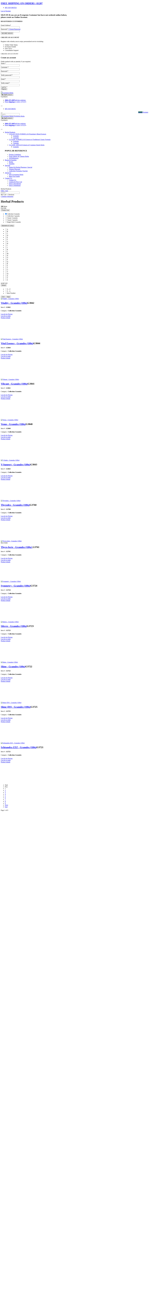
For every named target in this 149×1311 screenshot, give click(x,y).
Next (6, 805)
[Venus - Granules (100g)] (9, 420)
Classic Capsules (12, 220)
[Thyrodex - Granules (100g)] (10, 500)
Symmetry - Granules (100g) (15, 585)
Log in (3, 11)
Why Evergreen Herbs (16, 174)
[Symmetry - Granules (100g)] (11, 581)
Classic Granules (12, 218)
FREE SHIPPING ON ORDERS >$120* (22, 3)
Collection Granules (13, 214)
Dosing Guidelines (15, 154)
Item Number (11, 293)
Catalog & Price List (15, 182)
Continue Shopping (7, 196)
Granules (16, 136)
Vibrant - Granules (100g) (14, 383)
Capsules (16, 138)
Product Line (5, 210)
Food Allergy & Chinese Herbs (19, 156)
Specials (7, 165)
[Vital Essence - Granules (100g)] (12, 339)
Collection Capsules (13, 216)
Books (11, 162)
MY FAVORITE (10, 109)
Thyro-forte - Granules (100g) (17, 547)
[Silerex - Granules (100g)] (10, 622)
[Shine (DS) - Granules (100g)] (11, 702)
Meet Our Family (14, 176)
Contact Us (8, 178)
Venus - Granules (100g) (13, 424)
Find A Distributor (15, 185)
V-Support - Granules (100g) (15, 464)
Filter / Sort (4, 191)
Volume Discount (14, 169)
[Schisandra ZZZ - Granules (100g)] (13, 743)
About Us (8, 173)
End (6, 807)
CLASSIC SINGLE (26, 145)
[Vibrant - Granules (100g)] (10, 379)
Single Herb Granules (14, 222)
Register (8, 11)
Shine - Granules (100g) (13, 666)
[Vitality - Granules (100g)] (10, 299)
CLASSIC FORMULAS (29, 139)
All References (13, 158)
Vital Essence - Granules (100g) (17, 343)
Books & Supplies (11, 160)
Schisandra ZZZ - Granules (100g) (19, 747)
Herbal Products (10, 132)
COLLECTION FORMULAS (27, 134)
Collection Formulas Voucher (18, 171)
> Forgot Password (14, 29)
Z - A (8, 291)
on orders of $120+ (16, 102)
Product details (5, 318)
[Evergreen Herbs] (7, 93)
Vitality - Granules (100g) (14, 303)
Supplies (11, 164)
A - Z (8, 289)
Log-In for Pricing (6, 314)
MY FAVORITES (11, 7)
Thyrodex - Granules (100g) (15, 505)
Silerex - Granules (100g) (14, 626)
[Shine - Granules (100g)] (9, 662)
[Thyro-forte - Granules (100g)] (11, 541)
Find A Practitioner (15, 184)
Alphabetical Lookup (7, 225)
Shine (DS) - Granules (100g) (16, 707)
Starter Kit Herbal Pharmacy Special (20, 167)
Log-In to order (6, 316)
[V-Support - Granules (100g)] (10, 460)
